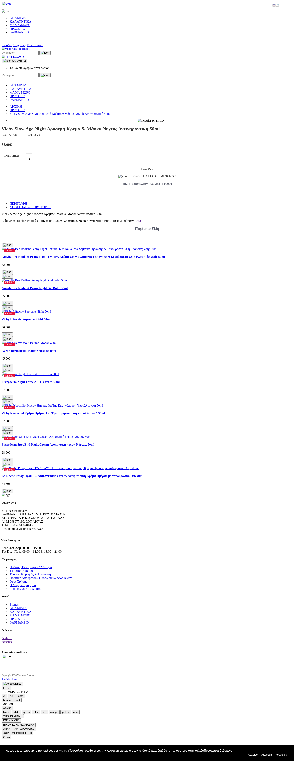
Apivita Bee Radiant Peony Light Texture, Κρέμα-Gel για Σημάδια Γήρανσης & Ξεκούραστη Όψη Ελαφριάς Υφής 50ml (83, 256)
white (16, 712)
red (44, 712)
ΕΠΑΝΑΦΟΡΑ (11, 720)
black (6, 712)
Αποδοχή (266, 754)
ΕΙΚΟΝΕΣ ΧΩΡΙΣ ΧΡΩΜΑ (18, 724)
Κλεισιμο (253, 754)
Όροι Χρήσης (18, 581)
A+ (11, 695)
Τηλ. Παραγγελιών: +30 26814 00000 (147, 183)
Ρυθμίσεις (281, 754)
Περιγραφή (18, 203)
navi (75, 712)
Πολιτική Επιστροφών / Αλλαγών (31, 567)
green (26, 712)
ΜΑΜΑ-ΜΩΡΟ (20, 25)
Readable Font (11, 700)
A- (4, 695)
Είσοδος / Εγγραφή (14, 45)
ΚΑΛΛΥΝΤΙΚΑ (20, 21)
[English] (274, 6)
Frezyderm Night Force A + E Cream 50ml (31, 382)
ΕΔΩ (137, 220)
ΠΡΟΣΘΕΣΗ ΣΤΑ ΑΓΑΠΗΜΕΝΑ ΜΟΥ (152, 176)
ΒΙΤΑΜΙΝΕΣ (18, 18)
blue (36, 712)
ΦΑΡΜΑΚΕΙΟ (19, 32)
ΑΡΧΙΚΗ (16, 106)
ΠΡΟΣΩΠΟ (17, 28)
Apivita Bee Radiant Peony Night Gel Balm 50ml (35, 288)
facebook (7, 638)
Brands (14, 604)
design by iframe (9, 679)
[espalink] (6, 4)
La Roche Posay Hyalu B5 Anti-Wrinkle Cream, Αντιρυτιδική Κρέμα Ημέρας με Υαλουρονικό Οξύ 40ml (72, 476)
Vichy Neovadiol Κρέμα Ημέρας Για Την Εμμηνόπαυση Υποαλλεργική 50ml (53, 413)
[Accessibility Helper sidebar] (12, 684)
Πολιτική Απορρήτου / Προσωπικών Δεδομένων (41, 578)
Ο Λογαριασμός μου (23, 585)
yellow (65, 712)
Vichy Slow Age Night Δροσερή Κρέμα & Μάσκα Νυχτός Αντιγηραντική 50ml (60, 113)
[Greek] (277, 6)
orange (54, 712)
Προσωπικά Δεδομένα (218, 750)
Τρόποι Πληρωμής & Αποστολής (31, 574)
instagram (7, 641)
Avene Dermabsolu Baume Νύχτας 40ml (29, 350)
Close (6, 688)
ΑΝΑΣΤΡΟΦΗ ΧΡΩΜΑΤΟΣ (19, 728)
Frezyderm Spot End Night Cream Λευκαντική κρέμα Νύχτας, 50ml (48, 444)
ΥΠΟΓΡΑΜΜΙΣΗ (12, 716)
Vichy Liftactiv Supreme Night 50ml (26, 319)
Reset (19, 695)
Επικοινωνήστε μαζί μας (25, 588)
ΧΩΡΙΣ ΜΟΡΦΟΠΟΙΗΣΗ (17, 733)
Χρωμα (7, 707)
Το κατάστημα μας (21, 570)
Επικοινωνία (35, 45)
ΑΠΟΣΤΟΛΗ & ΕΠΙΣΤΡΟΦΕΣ (30, 207)
